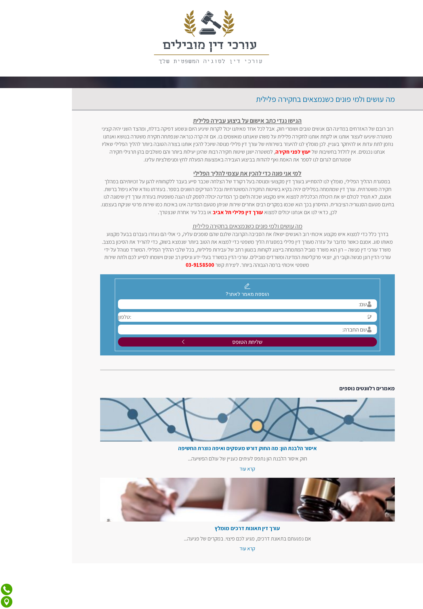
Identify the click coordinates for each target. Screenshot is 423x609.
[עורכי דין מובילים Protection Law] (211, 38)
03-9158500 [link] (164, 264)
